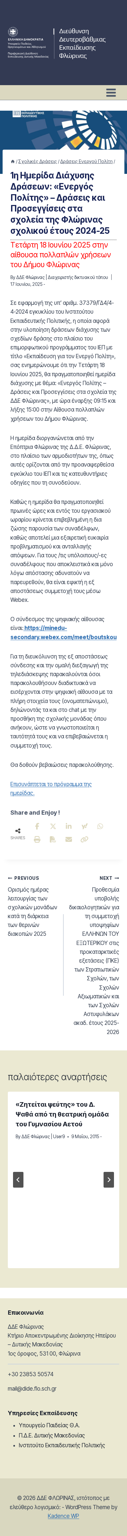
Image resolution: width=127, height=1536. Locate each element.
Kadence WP (63, 1516)
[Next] (109, 1180)
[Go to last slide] (18, 1180)
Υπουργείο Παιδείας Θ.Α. (49, 1425)
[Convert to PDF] (53, 839)
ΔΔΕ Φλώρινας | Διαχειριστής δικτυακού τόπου (62, 277)
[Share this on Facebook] (37, 826)
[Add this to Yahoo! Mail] (84, 826)
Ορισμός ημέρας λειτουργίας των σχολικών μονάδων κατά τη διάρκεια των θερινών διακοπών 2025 (32, 906)
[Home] (12, 161)
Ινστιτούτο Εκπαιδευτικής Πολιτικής (62, 1445)
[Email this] (68, 839)
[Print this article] (37, 839)
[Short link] (84, 839)
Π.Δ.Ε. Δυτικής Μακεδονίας (52, 1435)
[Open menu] (111, 92)
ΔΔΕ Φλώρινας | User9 (43, 1136)
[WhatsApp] (100, 826)
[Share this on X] (53, 826)
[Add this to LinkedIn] (68, 826)
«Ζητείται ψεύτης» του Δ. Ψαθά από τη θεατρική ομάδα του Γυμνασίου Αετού (62, 1114)
